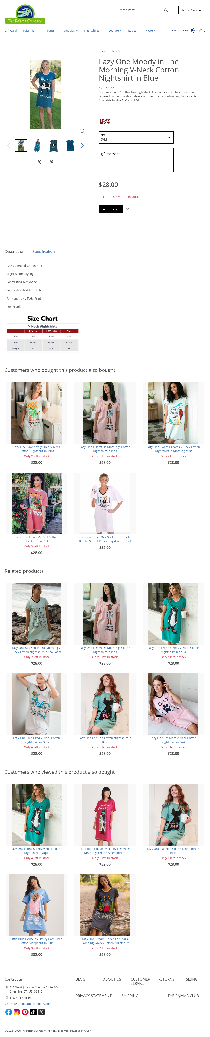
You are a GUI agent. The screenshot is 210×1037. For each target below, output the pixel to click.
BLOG (80, 979)
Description (14, 251)
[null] (39, 162)
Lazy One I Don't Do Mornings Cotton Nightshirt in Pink (105, 449)
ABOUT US (112, 979)
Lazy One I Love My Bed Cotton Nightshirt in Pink (37, 539)
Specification (44, 251)
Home (102, 51)
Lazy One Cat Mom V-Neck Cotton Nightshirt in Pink (173, 740)
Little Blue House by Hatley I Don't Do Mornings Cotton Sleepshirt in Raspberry (105, 853)
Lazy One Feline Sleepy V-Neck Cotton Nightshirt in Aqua (173, 650)
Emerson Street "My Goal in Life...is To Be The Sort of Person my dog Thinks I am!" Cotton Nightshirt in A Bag (105, 541)
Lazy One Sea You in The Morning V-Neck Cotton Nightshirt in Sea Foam (37, 650)
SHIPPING (130, 995)
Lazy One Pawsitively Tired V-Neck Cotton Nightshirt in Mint (36, 449)
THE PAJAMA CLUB (183, 995)
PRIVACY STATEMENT (93, 995)
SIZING (192, 979)
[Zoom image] (83, 132)
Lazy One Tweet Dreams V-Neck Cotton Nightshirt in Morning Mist (173, 449)
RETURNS (166, 979)
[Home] (25, 14)
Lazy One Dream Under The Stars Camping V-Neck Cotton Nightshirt (105, 941)
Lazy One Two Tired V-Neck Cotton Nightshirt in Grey (36, 740)
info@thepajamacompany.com (30, 1004)
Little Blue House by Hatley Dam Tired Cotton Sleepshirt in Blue (37, 941)
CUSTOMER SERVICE (140, 981)
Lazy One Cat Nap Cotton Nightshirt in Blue (105, 740)
